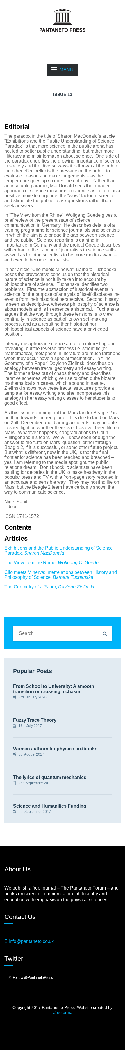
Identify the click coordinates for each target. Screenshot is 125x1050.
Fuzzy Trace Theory (34, 720)
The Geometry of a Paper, (49, 586)
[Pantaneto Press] (62, 20)
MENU (67, 69)
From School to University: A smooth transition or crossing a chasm (53, 689)
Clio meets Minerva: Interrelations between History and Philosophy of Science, (60, 575)
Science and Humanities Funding (49, 805)
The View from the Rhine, (51, 562)
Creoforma (62, 1012)
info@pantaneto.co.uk (31, 941)
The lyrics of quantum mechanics (49, 777)
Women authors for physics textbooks (55, 748)
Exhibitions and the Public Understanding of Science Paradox (58, 550)
